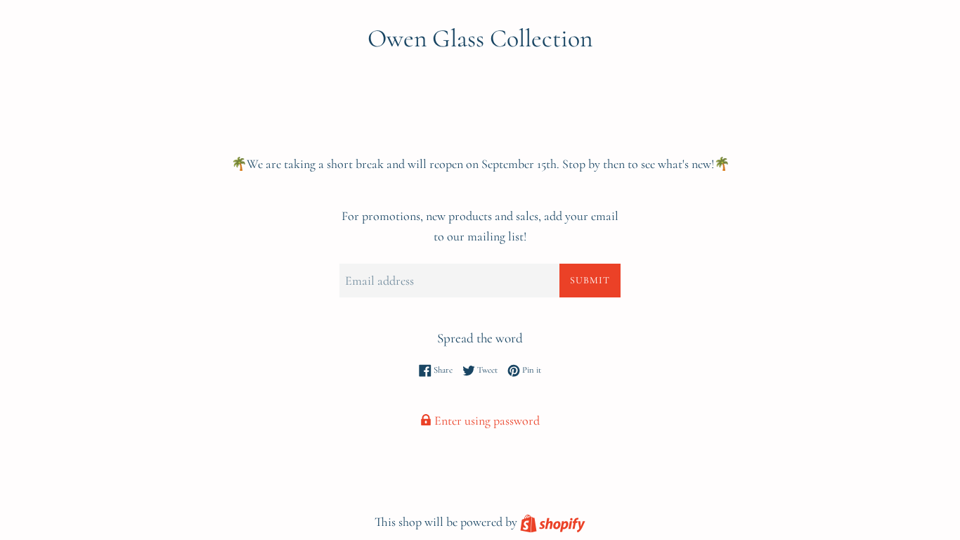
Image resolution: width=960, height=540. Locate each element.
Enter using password (486, 420)
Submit (590, 280)
